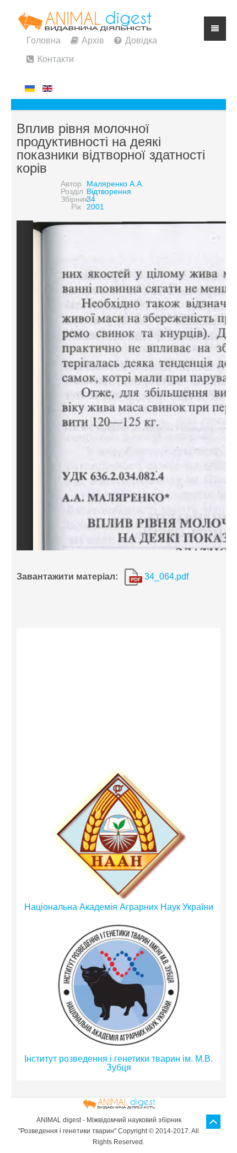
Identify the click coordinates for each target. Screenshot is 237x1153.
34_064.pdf (165, 576)
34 (91, 199)
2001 (95, 206)
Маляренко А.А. (115, 183)
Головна (43, 40)
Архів (93, 40)
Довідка (141, 40)
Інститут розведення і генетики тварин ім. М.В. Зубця (118, 1063)
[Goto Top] (213, 1122)
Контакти (55, 59)
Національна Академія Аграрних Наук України (118, 907)
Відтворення (109, 191)
